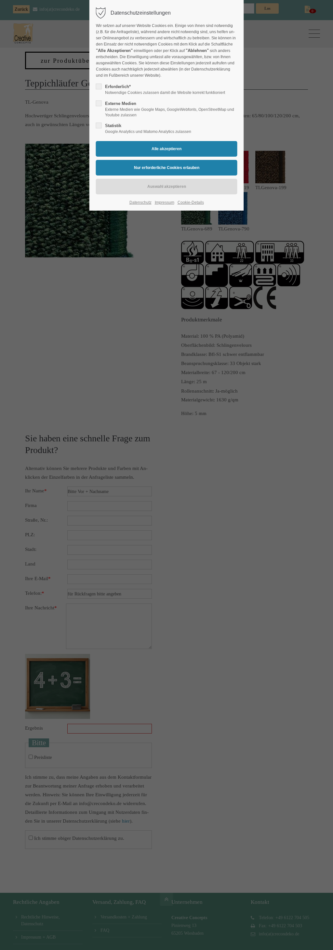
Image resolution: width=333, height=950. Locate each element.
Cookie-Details (191, 202)
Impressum (164, 202)
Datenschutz (140, 202)
